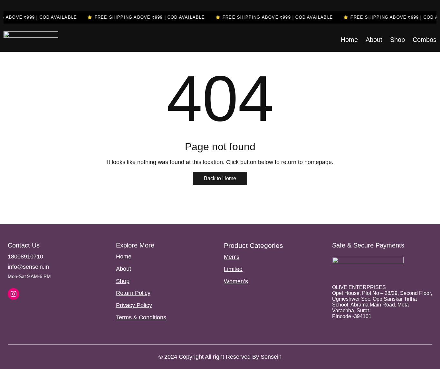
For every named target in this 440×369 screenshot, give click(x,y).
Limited (233, 269)
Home (123, 256)
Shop (122, 281)
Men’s (231, 257)
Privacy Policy (134, 305)
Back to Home (220, 178)
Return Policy (133, 293)
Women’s (236, 281)
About (123, 269)
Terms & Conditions (141, 317)
